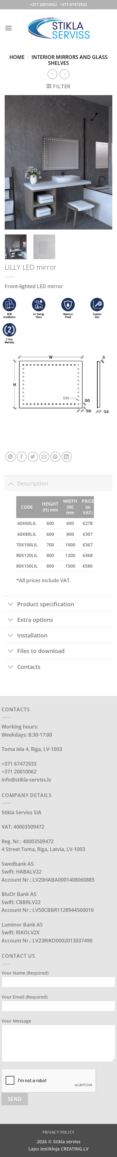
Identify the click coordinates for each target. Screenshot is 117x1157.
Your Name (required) (25, 973)
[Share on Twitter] (33, 457)
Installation (32, 635)
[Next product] (52, 74)
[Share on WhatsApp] (10, 457)
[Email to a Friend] (44, 457)
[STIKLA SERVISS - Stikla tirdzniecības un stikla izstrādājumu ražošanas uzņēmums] (58, 28)
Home (17, 57)
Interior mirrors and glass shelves (70, 60)
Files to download (41, 651)
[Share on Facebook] (22, 457)
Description (32, 483)
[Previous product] (64, 74)
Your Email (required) (24, 997)
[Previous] (14, 162)
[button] (8, 28)
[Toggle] (11, 483)
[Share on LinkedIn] (66, 457)
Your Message (16, 1021)
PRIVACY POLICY (58, 1132)
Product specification (45, 604)
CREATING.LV (75, 1149)
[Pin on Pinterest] (55, 457)
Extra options (35, 619)
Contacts (29, 666)
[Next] (102, 162)
